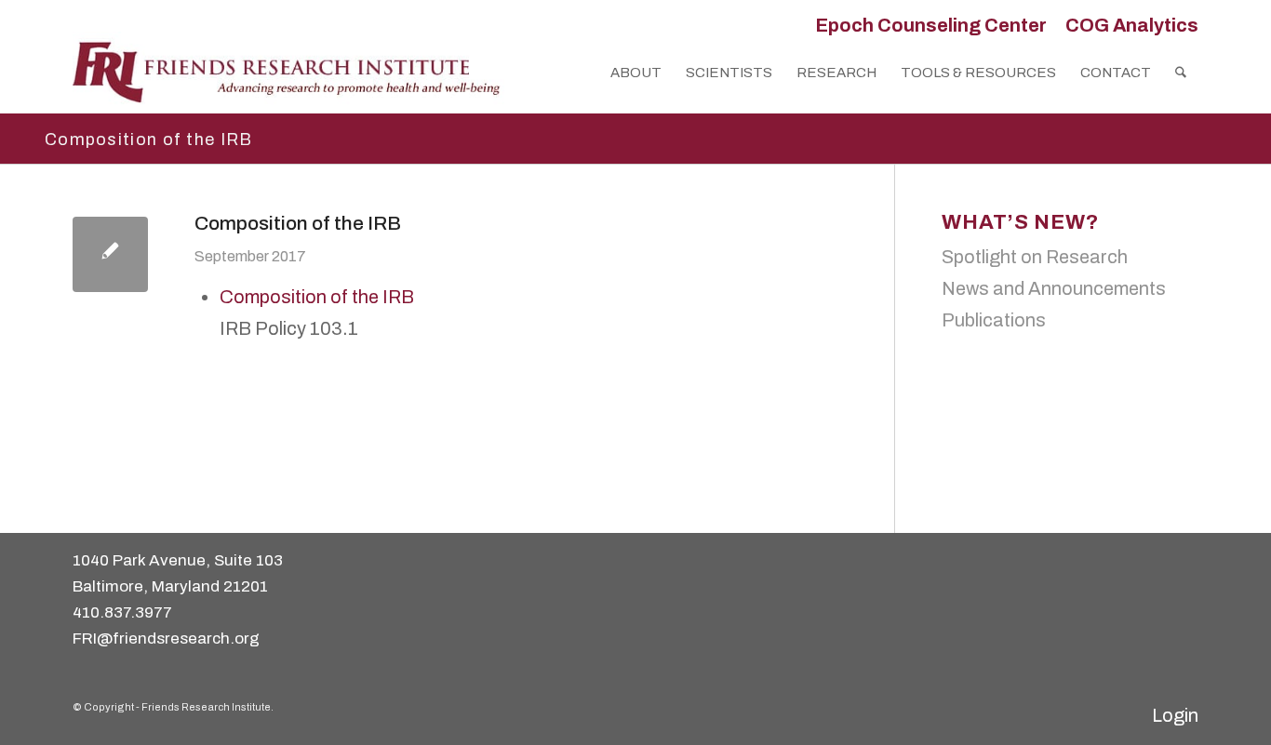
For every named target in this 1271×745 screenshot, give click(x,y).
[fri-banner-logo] (288, 72)
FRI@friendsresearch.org (166, 638)
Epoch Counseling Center (931, 25)
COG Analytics (1131, 25)
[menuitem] (931, 25)
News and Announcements (1054, 288)
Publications (994, 320)
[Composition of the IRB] (110, 254)
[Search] (1180, 72)
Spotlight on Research (1035, 256)
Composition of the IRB (317, 296)
